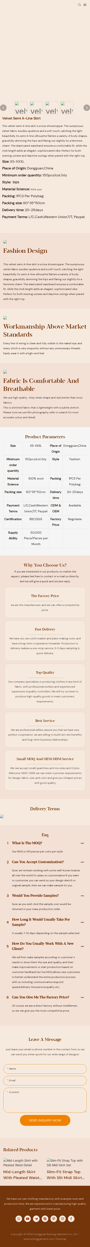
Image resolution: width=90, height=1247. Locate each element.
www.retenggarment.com (39, 1239)
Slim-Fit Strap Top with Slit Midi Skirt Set (64, 1175)
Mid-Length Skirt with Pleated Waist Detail (21, 1175)
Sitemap (61, 1239)
